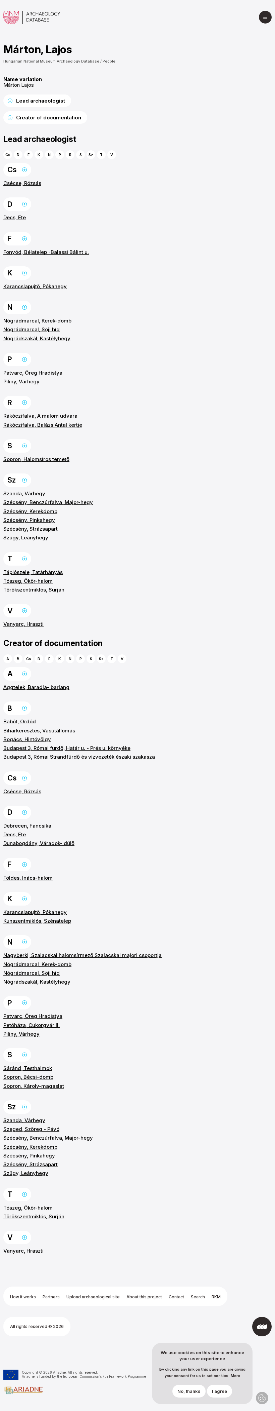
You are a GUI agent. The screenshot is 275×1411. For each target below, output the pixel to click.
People (109, 61)
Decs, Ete (14, 217)
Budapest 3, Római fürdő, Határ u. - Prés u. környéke (66, 748)
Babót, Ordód (19, 721)
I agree (219, 1391)
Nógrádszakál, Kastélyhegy (36, 338)
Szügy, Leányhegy (25, 537)
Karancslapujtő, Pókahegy (35, 286)
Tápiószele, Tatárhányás (33, 572)
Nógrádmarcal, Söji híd (31, 329)
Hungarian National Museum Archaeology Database (51, 61)
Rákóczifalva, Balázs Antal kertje (42, 425)
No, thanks (189, 1391)
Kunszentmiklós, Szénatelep (37, 921)
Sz (91, 154)
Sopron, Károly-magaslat (33, 1086)
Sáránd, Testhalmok (27, 1068)
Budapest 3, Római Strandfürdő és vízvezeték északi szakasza (79, 757)
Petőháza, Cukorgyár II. (31, 1025)
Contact (176, 1296)
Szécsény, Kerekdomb (30, 511)
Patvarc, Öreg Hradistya (32, 373)
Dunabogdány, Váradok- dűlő (38, 843)
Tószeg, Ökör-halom (28, 581)
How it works (23, 1296)
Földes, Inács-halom (28, 878)
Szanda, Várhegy (24, 493)
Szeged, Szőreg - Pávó (31, 1129)
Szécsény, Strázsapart (30, 529)
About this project (144, 1296)
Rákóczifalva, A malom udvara (40, 416)
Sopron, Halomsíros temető (36, 459)
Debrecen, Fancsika (27, 826)
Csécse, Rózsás (22, 183)
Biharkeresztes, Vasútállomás (39, 730)
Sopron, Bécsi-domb (28, 1077)
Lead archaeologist (40, 101)
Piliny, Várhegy (21, 381)
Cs (7, 154)
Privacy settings (262, 1398)
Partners (51, 1296)
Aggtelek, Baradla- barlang (36, 687)
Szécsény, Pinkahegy (29, 520)
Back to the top (24, 170)
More (235, 1376)
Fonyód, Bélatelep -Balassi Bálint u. (46, 252)
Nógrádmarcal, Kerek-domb (37, 320)
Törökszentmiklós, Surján (33, 589)
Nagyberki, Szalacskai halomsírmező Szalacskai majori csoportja (82, 955)
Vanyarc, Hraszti (23, 624)
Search (198, 1296)
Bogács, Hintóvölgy (27, 739)
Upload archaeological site (93, 1296)
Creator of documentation (48, 117)
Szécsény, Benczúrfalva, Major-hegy (48, 502)
